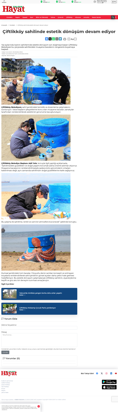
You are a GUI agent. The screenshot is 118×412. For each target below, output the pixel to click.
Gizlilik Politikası (5, 382)
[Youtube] (116, 373)
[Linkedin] (111, 373)
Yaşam (17, 17)
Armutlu (86, 17)
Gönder (5, 352)
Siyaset (24, 17)
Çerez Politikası (5, 384)
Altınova (78, 17)
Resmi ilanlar (96, 17)
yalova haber (4, 392)
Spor (31, 17)
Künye (3, 388)
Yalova (53, 17)
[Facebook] (97, 373)
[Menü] (116, 17)
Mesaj (4, 332)
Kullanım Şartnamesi (7, 381)
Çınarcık (60, 17)
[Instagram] (106, 373)
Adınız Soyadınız (8, 325)
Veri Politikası (5, 386)
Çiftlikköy (69, 17)
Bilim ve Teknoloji (42, 17)
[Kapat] (39, 406)
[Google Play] (103, 382)
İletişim (3, 390)
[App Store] (103, 387)
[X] (102, 373)
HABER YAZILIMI (19, 399)
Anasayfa (4, 2)
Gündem (9, 17)
